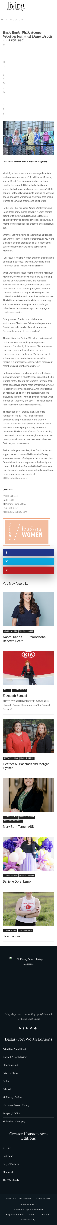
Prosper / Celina (11, 1113)
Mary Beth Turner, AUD (18, 827)
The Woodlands (26, 631)
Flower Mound (10, 930)
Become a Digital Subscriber (28, 1210)
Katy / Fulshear (11, 758)
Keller (6, 1081)
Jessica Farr (11, 936)
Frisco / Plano (10, 1073)
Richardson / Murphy (14, 1121)
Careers (32, 1214)
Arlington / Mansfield (14, 1048)
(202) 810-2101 (10, 508)
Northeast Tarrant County (16, 1105)
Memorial (8, 1172)
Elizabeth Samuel (15, 696)
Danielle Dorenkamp (17, 881)
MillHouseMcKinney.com (15, 478)
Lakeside (7, 1089)
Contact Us (45, 1214)
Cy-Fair (7, 690)
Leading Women (14, 19)
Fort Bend (8, 1156)
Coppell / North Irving (14, 1057)
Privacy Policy (28, 1219)
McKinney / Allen (26, 817)
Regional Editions (15, 1214)
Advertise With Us (28, 1205)
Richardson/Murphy (13, 821)
